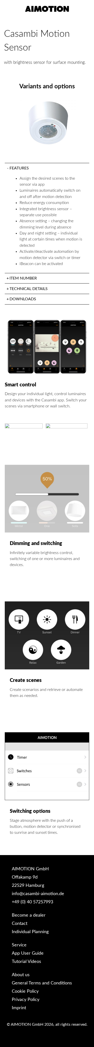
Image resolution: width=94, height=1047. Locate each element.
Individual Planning (30, 932)
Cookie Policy (25, 991)
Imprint (19, 1008)
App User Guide (28, 953)
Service (19, 945)
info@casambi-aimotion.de (38, 894)
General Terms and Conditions (42, 983)
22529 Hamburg (28, 885)
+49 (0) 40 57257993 (32, 902)
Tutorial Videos (26, 961)
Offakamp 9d (25, 877)
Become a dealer (29, 915)
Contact (19, 923)
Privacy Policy (25, 999)
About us (21, 975)
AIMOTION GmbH (30, 869)
